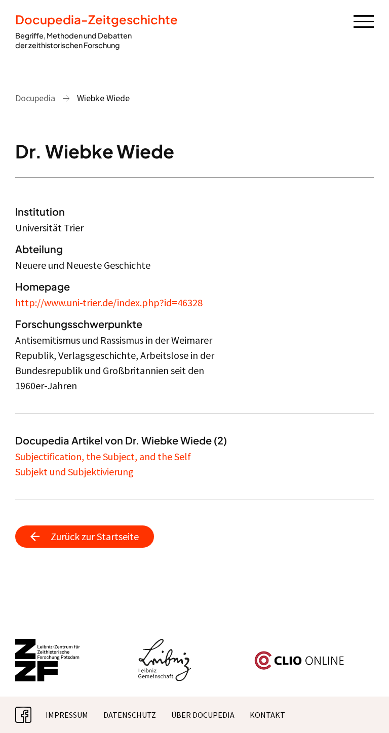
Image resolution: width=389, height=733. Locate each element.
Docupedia (35, 98)
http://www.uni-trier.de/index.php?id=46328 (109, 302)
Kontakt (267, 715)
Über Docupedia (203, 715)
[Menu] (364, 20)
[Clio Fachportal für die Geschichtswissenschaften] (299, 655)
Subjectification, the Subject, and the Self (103, 456)
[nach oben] (366, 710)
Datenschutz (129, 715)
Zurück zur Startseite (95, 536)
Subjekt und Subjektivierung (74, 471)
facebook (31, 715)
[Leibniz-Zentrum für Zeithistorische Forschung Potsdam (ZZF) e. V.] (48, 645)
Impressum (67, 715)
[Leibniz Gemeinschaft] (165, 645)
